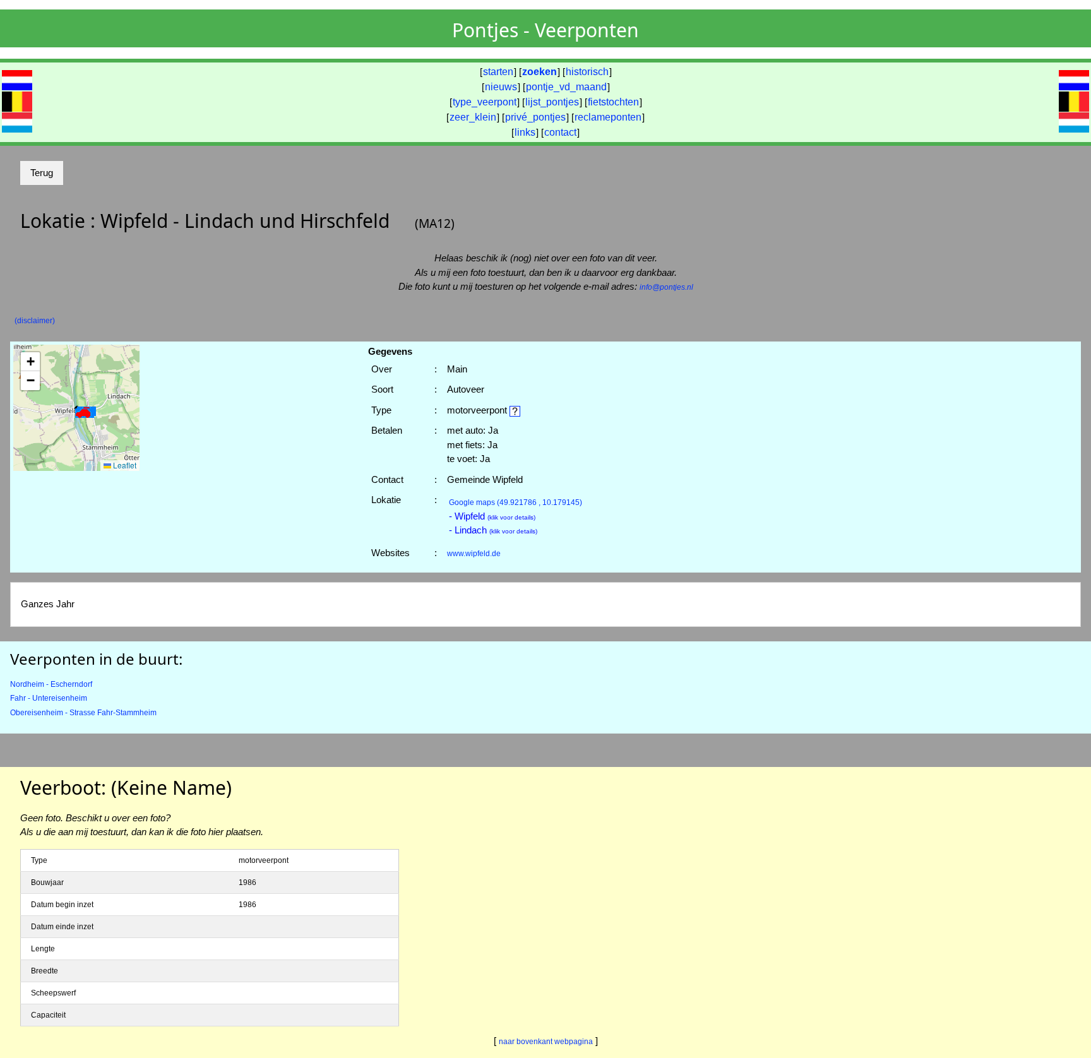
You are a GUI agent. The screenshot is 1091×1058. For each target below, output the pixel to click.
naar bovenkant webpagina (546, 1041)
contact (560, 132)
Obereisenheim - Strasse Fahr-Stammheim (83, 712)
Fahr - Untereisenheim (48, 698)
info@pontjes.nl (666, 287)
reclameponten (608, 117)
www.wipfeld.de (474, 553)
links (525, 132)
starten (498, 71)
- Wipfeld (492, 516)
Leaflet (123, 465)
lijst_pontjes (552, 102)
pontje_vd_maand (566, 86)
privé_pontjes (535, 117)
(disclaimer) (35, 320)
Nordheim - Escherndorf (51, 684)
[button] (84, 413)
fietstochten (613, 102)
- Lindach (493, 530)
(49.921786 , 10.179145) (515, 502)
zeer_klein (473, 117)
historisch (587, 71)
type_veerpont (484, 102)
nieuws (501, 86)
